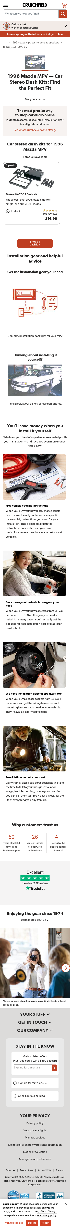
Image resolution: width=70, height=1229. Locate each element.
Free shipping (35, 34)
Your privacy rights (35, 1130)
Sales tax (10, 1170)
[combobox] (35, 14)
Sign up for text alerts (31, 1083)
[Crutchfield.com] (35, 5)
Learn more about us (33, 920)
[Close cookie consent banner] (65, 1203)
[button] (65, 968)
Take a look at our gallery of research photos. (35, 403)
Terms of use (26, 1170)
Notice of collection (35, 1152)
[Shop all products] (6, 5)
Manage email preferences (35, 1159)
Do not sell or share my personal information (35, 1145)
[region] (35, 968)
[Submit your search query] (63, 14)
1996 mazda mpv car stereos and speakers (35, 42)
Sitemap (60, 1170)
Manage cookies (35, 1137)
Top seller (11, 165)
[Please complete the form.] (54, 1068)
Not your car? (33, 99)
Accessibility (44, 1170)
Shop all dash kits (35, 243)
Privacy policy (35, 1123)
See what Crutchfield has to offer (33, 130)
